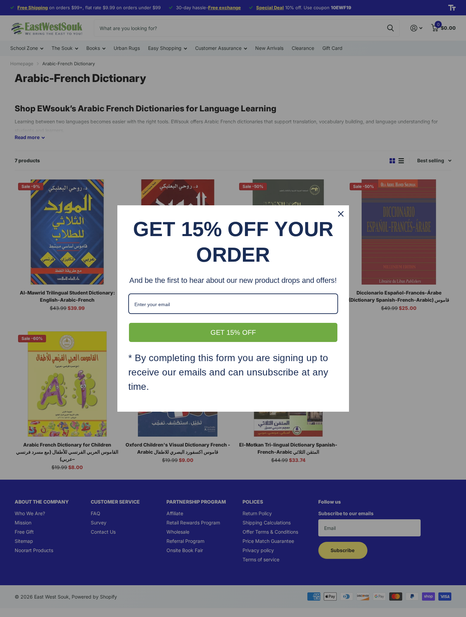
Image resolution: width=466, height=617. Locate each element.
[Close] (341, 213)
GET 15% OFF (233, 332)
